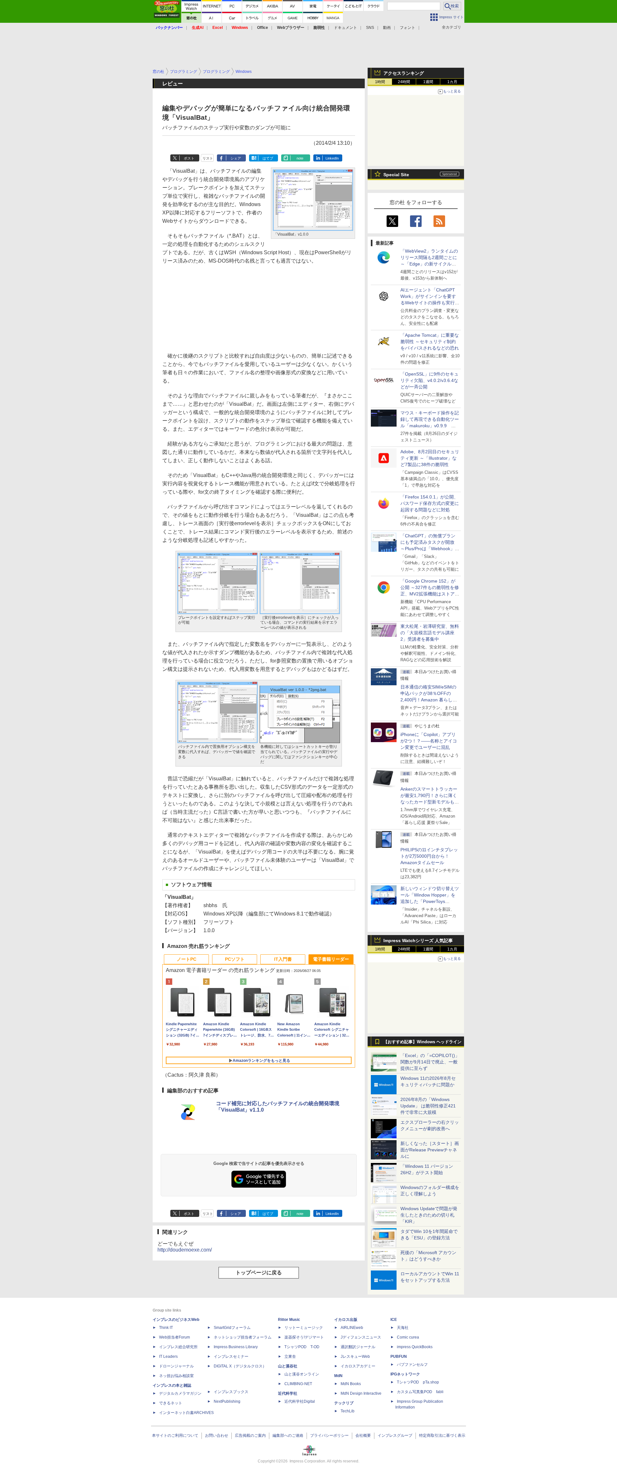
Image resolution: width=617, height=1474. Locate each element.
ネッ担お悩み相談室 (176, 1376)
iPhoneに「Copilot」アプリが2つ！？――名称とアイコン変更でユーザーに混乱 (428, 741)
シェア (235, 158)
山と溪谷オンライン (301, 1374)
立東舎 (290, 1356)
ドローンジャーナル (176, 1366)
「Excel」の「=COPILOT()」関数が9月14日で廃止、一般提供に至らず (430, 1062)
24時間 (404, 82)
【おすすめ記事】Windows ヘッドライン (422, 1042)
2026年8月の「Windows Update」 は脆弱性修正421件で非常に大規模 (428, 1106)
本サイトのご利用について (175, 1435)
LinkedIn (332, 158)
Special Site (396, 174)
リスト (207, 158)
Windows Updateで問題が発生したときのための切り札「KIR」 (428, 1215)
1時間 (380, 82)
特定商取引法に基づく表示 (442, 1435)
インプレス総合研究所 (178, 1347)
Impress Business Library (236, 1347)
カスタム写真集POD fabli (420, 1392)
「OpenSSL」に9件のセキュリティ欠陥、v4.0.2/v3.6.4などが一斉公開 (429, 380)
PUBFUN (398, 1356)
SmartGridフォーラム (232, 1327)
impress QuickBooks (415, 1347)
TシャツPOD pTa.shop (418, 1382)
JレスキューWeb (355, 1356)
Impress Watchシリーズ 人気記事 (418, 940)
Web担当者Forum (174, 1337)
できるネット (170, 1403)
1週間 (428, 82)
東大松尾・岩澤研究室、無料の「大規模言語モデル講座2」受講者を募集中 (429, 633)
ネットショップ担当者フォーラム (243, 1337)
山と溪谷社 (287, 1366)
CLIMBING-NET (298, 1384)
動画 (387, 27)
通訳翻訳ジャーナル (358, 1347)
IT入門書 (283, 959)
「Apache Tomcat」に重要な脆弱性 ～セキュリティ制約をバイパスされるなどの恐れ (429, 342)
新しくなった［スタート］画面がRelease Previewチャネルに (429, 1150)
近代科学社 (287, 1393)
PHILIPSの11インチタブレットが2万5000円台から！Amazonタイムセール (429, 856)
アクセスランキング (403, 73)
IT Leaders (168, 1356)
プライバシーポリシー (329, 1435)
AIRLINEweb (352, 1327)
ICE (393, 1319)
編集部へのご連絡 (288, 1435)
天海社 (402, 1327)
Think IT (166, 1327)
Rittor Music (289, 1319)
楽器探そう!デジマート (304, 1337)
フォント (407, 27)
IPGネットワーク (405, 1374)
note (300, 158)
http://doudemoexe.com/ (184, 1250)
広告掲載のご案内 (250, 1435)
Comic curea (408, 1337)
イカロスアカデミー (358, 1366)
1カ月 (452, 82)
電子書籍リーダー (331, 959)
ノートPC (186, 959)
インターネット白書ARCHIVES (186, 1412)
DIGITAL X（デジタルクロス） (240, 1366)
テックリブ (343, 1403)
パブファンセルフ (412, 1364)
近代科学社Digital (299, 1401)
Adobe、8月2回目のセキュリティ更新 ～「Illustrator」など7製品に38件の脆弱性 (429, 458)
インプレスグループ (395, 1435)
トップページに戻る (259, 1272)
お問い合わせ (216, 1435)
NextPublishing (227, 1401)
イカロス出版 (345, 1319)
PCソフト (235, 959)
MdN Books (351, 1384)
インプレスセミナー (231, 1356)
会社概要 (363, 1435)
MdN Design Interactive (361, 1393)
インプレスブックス (231, 1392)
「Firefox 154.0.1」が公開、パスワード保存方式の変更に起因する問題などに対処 (429, 503)
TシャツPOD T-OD (301, 1347)
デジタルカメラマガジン (180, 1393)
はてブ (268, 158)
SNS (370, 27)
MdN (338, 1376)
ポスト (189, 158)
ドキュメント (345, 27)
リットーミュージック (303, 1327)
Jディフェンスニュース (361, 1337)
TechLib (347, 1411)
